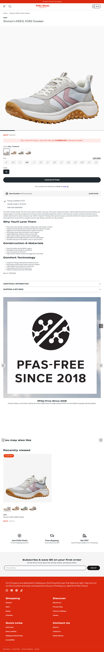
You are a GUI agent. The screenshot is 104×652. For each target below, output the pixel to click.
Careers (37, 649)
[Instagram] (7, 590)
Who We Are (6, 649)
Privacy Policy (16, 649)
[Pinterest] (16, 590)
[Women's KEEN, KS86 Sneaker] (6, 151)
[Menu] (5, 6)
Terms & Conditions (27, 649)
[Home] (42, 6)
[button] (7, 130)
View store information (15, 207)
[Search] (10, 6)
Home (5, 13)
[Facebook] (12, 590)
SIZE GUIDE (97, 158)
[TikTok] (21, 590)
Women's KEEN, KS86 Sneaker (19, 13)
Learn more (93, 194)
